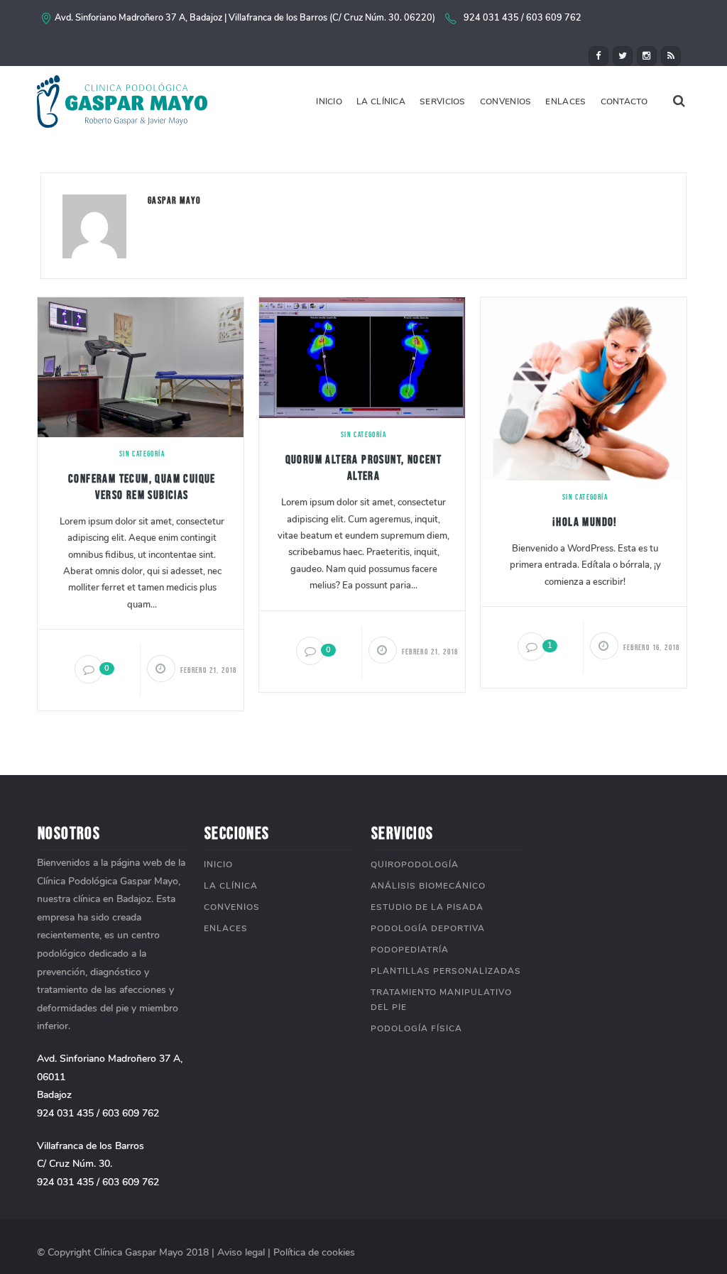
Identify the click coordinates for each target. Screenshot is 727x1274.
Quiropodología (415, 864)
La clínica (380, 101)
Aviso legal (241, 1252)
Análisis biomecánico (428, 885)
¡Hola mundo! (585, 522)
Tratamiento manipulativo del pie (441, 1000)
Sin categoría (142, 453)
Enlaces (565, 101)
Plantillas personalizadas (446, 971)
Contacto (624, 101)
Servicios (443, 101)
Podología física (416, 1028)
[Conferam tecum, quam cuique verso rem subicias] (141, 366)
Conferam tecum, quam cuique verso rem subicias (142, 486)
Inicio (329, 101)
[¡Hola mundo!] (584, 388)
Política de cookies (314, 1252)
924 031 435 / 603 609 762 (522, 17)
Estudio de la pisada (427, 907)
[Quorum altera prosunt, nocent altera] (362, 356)
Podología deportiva (428, 928)
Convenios (506, 101)
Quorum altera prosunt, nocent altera (363, 467)
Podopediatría (410, 949)
